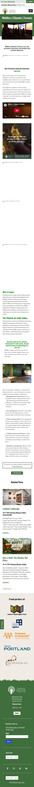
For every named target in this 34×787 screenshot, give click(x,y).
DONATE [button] (31, 1)
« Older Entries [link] (7, 589)
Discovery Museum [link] (15, 513)
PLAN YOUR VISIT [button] (17, 473)
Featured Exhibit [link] (7, 515)
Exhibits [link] (23, 513)
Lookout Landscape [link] (11, 508)
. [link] (17, 466)
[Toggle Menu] (30, 11)
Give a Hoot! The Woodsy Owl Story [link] (15, 559)
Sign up (8, 741)
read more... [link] (6, 533)
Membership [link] (11, 1)
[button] (12, 757)
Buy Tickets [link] (4, 1)
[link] (9, 11)
